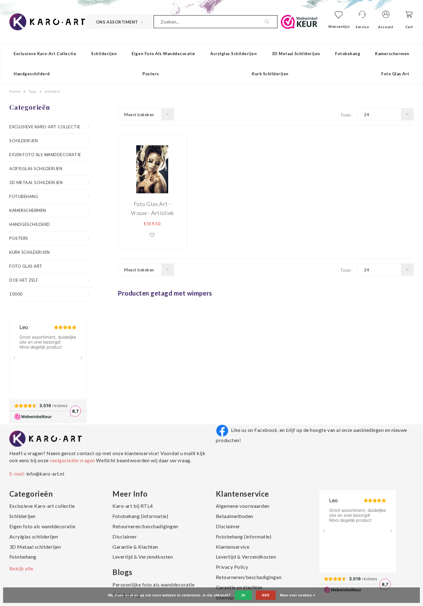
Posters (150, 73)
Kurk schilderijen (270, 73)
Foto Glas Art (395, 73)
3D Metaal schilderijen (296, 53)
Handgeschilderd (32, 73)
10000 (16, 294)
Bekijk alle (21, 568)
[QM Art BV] (47, 21)
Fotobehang (347, 53)
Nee (265, 595)
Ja (243, 595)
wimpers (52, 91)
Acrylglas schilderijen (233, 53)
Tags (32, 91)
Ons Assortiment (117, 22)
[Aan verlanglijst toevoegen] (152, 234)
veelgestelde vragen (72, 460)
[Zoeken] (271, 21)
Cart (409, 27)
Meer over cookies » (297, 595)
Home (14, 91)
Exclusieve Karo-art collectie (45, 53)
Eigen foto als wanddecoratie (163, 53)
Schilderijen (104, 53)
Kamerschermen (392, 53)
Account (385, 27)
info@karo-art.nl (45, 473)
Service (362, 27)
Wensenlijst (339, 26)
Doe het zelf (23, 280)
